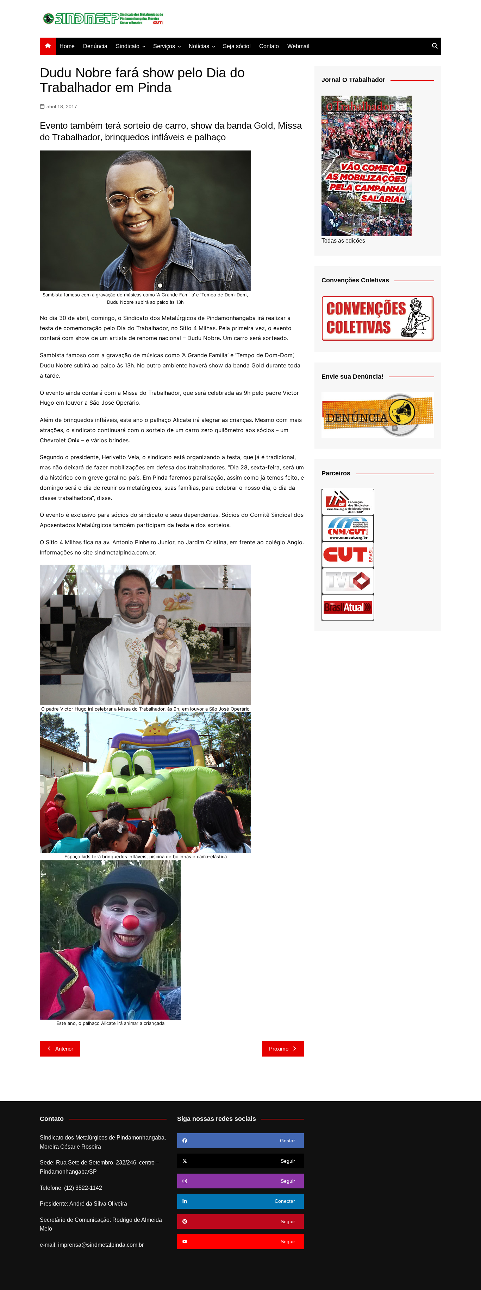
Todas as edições (343, 241)
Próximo (278, 1049)
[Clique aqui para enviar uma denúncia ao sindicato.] (377, 415)
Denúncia (95, 46)
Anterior (64, 1049)
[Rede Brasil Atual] (347, 607)
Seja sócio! (237, 46)
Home (67, 46)
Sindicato (127, 46)
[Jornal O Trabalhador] (366, 165)
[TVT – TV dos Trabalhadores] (347, 581)
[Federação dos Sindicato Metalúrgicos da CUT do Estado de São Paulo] (347, 502)
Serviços (164, 46)
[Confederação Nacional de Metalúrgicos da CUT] (347, 528)
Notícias (199, 46)
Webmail (298, 46)
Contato (269, 46)
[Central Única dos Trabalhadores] (347, 554)
